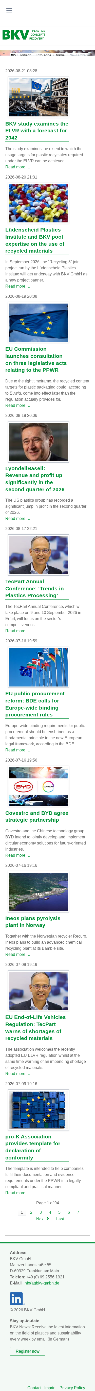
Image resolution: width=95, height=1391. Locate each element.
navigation (9, 10)
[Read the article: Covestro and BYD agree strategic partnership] (38, 786)
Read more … (17, 167)
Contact (34, 1388)
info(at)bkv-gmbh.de (41, 1283)
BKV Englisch (20, 55)
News (60, 55)
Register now (28, 1351)
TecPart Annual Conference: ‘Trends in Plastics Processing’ (34, 588)
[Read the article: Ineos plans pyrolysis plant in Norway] (38, 892)
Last (60, 1219)
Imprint (50, 1388)
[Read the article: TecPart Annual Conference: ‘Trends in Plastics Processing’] (38, 555)
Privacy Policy (72, 1388)
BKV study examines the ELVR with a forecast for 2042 (36, 131)
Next (40, 1219)
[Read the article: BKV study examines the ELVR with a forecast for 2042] (38, 97)
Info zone (43, 55)
